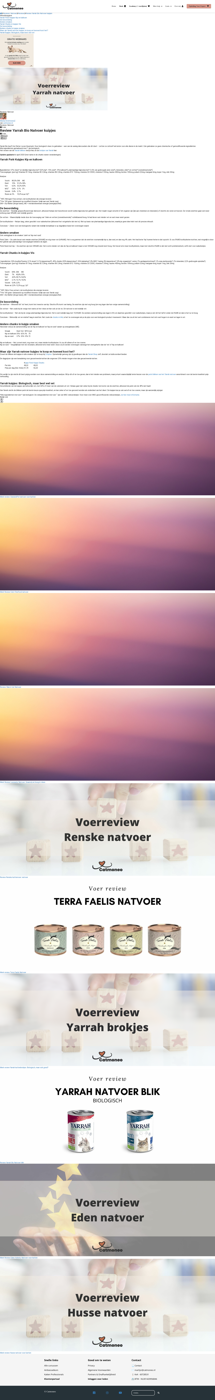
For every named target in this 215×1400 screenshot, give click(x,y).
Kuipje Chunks (38, 363)
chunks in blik (58, 317)
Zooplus (48, 354)
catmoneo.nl (8, 123)
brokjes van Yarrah (46, 150)
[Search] (158, 1393)
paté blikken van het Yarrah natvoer (162, 374)
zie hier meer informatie (130, 395)
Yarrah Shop (92, 354)
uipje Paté (29, 363)
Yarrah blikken (20, 150)
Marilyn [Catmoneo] (7, 121)
